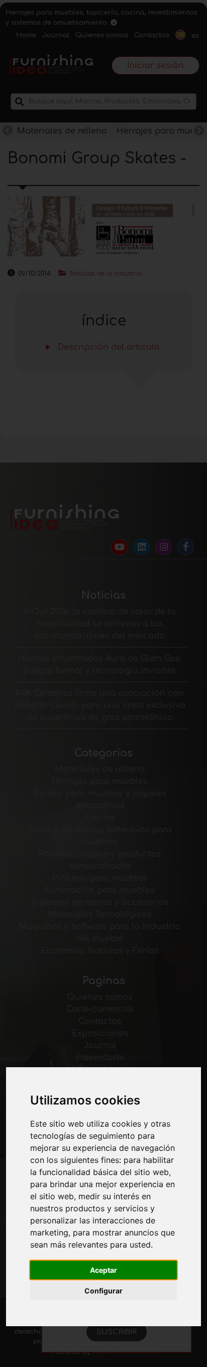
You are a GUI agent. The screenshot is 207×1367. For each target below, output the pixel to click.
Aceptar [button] (103, 1270)
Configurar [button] (103, 1290)
